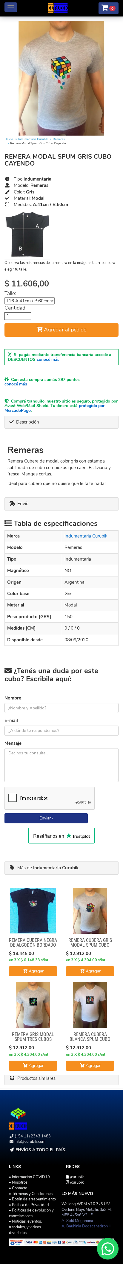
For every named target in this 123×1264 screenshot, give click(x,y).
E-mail (11, 720)
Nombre (12, 698)
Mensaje (12, 743)
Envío (21, 504)
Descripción (26, 422)
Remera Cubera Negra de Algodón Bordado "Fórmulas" (33, 945)
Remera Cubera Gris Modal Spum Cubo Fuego (90, 945)
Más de (47, 868)
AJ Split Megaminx (77, 1221)
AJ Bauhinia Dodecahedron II (85, 1226)
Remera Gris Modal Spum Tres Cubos (33, 1037)
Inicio (9, 139)
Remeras (59, 139)
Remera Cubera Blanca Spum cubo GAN (90, 1039)
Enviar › (46, 818)
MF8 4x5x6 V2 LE (77, 1215)
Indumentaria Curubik (33, 139)
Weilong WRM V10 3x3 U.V (85, 1204)
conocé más (48, 359)
